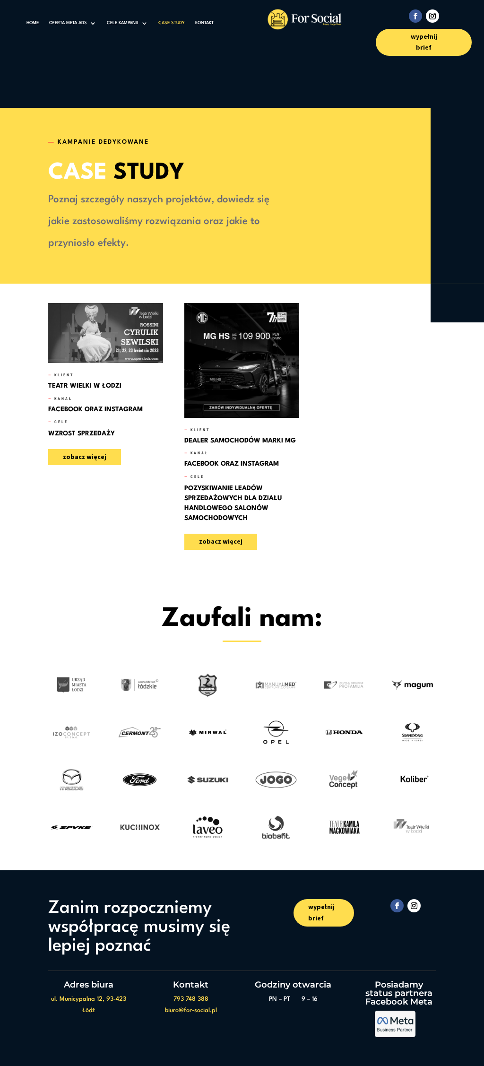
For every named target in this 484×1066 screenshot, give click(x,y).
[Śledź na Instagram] (432, 16)
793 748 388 (190, 999)
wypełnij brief (424, 42)
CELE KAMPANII (122, 23)
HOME (32, 23)
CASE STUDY (171, 23)
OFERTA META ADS (68, 23)
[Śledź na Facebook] (415, 16)
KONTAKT (204, 23)
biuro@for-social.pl (191, 1010)
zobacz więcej (84, 456)
